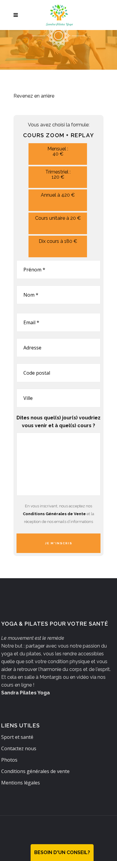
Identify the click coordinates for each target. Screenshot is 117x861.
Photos (9, 760)
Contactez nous (18, 748)
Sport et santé (17, 737)
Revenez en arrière (34, 96)
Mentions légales (20, 782)
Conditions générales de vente (35, 771)
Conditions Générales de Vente (54, 514)
